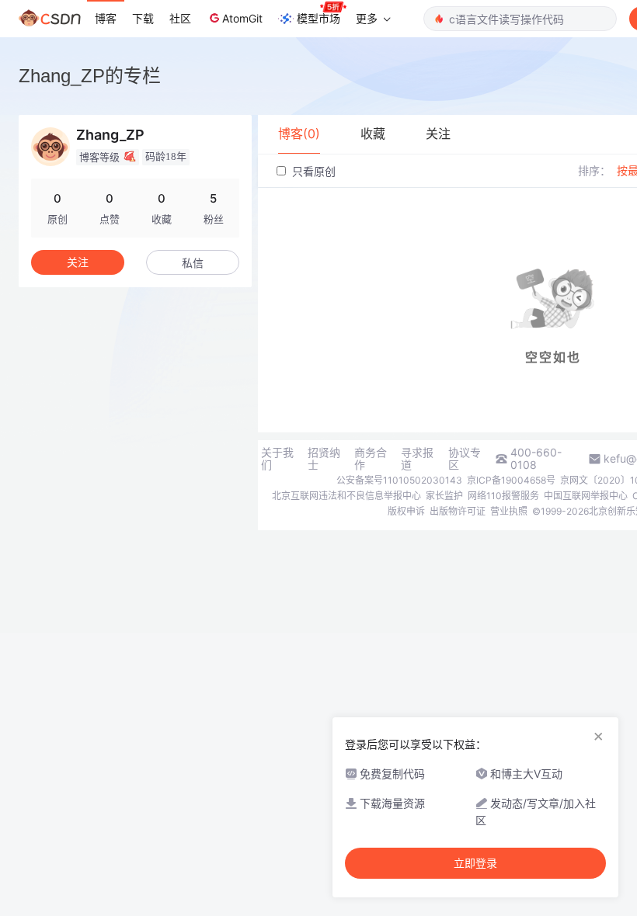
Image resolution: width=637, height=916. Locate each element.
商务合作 (370, 458)
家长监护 (444, 495)
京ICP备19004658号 (511, 480)
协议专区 (464, 458)
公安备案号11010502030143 (399, 480)
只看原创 (312, 171)
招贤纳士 (324, 458)
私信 (193, 262)
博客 (106, 18)
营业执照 (508, 511)
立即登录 (475, 863)
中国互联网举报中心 (586, 495)
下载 (143, 18)
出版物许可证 (458, 511)
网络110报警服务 (503, 495)
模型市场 (318, 18)
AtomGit (242, 18)
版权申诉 (406, 511)
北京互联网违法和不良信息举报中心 (346, 495)
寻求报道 (417, 458)
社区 (180, 18)
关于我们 (277, 458)
